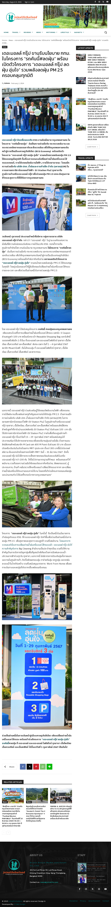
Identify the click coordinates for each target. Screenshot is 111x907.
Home (4, 40)
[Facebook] (95, 2)
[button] (105, 32)
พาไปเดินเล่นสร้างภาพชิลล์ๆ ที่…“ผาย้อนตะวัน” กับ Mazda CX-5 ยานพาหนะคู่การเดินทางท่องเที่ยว (98, 204)
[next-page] (8, 833)
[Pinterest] (36, 767)
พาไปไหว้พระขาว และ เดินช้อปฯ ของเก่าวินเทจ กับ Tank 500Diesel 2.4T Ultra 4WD (97, 180)
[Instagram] (99, 2)
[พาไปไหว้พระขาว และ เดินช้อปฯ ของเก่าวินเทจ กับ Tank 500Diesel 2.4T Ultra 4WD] (81, 178)
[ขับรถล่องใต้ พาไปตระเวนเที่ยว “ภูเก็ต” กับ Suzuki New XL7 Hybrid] (81, 191)
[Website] (99, 889)
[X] (103, 2)
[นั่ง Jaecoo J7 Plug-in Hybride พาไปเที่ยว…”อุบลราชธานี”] (81, 167)
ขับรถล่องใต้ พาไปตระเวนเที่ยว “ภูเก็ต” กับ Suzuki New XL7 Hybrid (97, 192)
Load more (91, 146)
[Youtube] (107, 2)
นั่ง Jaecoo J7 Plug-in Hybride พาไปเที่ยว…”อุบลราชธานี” (97, 167)
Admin (7, 83)
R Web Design (19, 904)
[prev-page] (4, 833)
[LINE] (49, 767)
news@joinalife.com (49, 882)
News (11, 40)
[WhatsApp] (43, 767)
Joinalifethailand (15, 901)
